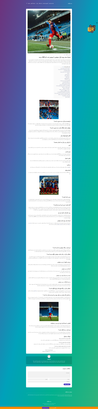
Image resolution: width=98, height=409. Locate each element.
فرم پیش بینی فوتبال (60, 224)
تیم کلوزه (69, 167)
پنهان (63, 66)
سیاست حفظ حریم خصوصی (46, 404)
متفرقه (29, 3)
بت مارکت (70, 3)
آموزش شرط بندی (45, 3)
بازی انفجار (40, 3)
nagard (49, 359)
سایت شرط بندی (51, 3)
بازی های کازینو (33, 3)
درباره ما (51, 404)
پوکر (37, 3)
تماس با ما (53, 404)
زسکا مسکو (35, 290)
